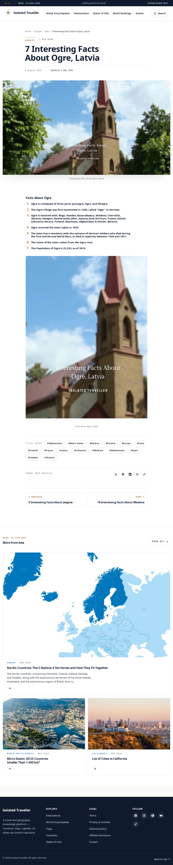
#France (48, 450)
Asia (47, 31)
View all (158, 541)
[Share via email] (137, 474)
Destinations (81, 13)
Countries (51, 835)
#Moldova (97, 450)
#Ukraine (49, 457)
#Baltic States (75, 443)
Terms (92, 815)
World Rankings (122, 13)
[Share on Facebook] (123, 474)
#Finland (33, 450)
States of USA (101, 13)
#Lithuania (80, 450)
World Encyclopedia (58, 13)
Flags (49, 828)
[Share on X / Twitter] (116, 474)
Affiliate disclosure (100, 835)
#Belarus (95, 443)
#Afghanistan (54, 443)
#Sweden (33, 457)
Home (28, 31)
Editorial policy (97, 828)
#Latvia (63, 450)
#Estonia (110, 443)
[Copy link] (144, 474)
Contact (93, 842)
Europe (38, 31)
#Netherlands (117, 450)
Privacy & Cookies (99, 822)
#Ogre (134, 450)
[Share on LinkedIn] (130, 474)
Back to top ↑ (162, 859)
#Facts (140, 443)
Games (140, 13)
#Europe (126, 443)
